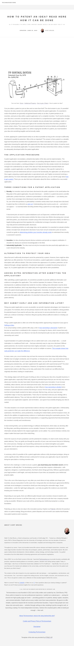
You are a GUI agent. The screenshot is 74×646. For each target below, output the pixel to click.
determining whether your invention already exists (36, 232)
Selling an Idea (9, 325)
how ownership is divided (53, 387)
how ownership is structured (48, 328)
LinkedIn (21, 582)
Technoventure (9, 2)
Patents (52, 509)
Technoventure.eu (44, 559)
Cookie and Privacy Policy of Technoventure (37, 621)
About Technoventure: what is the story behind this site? (37, 616)
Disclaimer (37, 626)
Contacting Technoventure (37, 632)
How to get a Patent (42, 103)
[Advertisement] (37, 54)
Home (21, 103)
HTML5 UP (49, 637)
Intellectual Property (30, 103)
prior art (30, 204)
